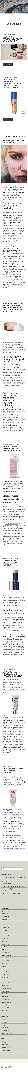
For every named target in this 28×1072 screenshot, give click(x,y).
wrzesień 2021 (5, 958)
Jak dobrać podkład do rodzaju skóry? (12, 674)
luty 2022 (4, 949)
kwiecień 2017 (5, 996)
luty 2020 (4, 980)
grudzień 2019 (5, 983)
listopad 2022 (5, 933)
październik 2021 (6, 955)
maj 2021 (4, 966)
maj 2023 (4, 919)
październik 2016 (6, 1002)
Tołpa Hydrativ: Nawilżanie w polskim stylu (13, 886)
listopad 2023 (5, 913)
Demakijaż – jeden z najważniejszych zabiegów (14, 139)
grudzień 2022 (5, 930)
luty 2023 (4, 924)
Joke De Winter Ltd (8, 1067)
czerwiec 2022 (5, 944)
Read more (9, 65)
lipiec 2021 (4, 963)
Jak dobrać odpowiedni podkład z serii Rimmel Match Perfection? (12, 84)
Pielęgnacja (5, 1027)
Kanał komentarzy (6, 1047)
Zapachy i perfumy (7, 1033)
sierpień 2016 (5, 1007)
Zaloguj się (4, 1042)
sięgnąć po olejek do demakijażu (13, 259)
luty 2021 (4, 971)
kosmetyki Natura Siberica (11, 523)
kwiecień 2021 (5, 969)
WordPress (11, 1066)
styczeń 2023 (5, 927)
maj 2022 (4, 947)
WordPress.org (6, 1050)
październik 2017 (6, 988)
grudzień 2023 (5, 911)
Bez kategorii (5, 1019)
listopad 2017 (5, 985)
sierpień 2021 (5, 960)
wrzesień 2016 (5, 1005)
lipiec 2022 (4, 941)
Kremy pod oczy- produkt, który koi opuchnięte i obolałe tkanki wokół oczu (13, 307)
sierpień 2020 (5, 974)
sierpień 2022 (5, 938)
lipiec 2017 (4, 994)
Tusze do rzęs (5, 1030)
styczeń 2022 (5, 952)
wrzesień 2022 (5, 936)
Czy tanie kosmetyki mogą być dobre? (13, 39)
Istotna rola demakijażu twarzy (11, 563)
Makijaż (13, 34)
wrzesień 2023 (5, 916)
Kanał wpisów (5, 1044)
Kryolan (16, 644)
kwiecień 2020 (5, 977)
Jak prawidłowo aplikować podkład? (13, 770)
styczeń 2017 (5, 999)
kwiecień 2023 (5, 922)
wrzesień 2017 (5, 991)
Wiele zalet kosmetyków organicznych (11, 448)
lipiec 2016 (4, 1010)
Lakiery (4, 1022)
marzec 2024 (5, 908)
